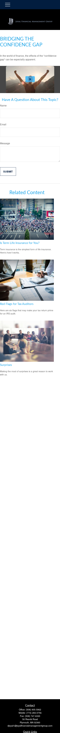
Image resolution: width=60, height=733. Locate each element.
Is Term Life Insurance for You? (20, 243)
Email (3, 124)
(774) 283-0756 (34, 712)
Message (5, 143)
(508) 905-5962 (33, 709)
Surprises (6, 365)
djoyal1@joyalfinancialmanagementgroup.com (30, 725)
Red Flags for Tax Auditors (16, 304)
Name (3, 105)
